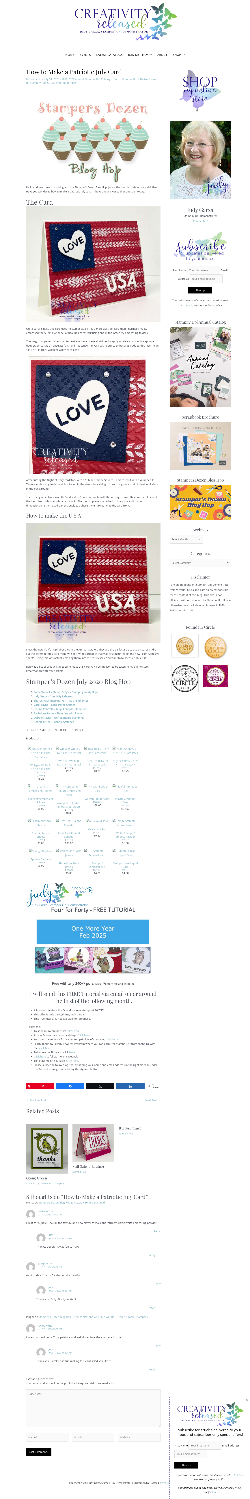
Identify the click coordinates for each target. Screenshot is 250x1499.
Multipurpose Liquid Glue (125, 865)
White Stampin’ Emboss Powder (125, 834)
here (71, 1052)
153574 (69, 809)
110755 (125, 870)
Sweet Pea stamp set (53, 1183)
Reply (157, 1231)
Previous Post (36, 1100)
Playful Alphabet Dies (125, 800)
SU (49, 82)
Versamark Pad (97, 829)
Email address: (231, 1445)
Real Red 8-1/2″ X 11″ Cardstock (97, 762)
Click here (84, 1035)
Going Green (36, 1177)
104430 (97, 870)
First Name (179, 270)
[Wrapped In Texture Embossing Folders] (69, 790)
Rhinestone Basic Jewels (69, 865)
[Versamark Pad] (97, 821)
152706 (125, 805)
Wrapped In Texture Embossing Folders (69, 804)
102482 (97, 767)
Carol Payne (45, 1325)
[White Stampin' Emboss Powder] (125, 822)
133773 (41, 862)
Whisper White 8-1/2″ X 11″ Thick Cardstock (40, 768)
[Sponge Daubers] (41, 851)
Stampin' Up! (129, 79)
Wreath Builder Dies (97, 799)
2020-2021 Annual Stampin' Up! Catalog (86, 79)
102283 (97, 832)
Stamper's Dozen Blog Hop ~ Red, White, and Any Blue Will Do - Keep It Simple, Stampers (93, 1317)
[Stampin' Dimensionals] (97, 852)
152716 (41, 805)
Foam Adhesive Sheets (41, 834)
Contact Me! (200, 221)
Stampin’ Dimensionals (97, 865)
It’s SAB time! (130, 1127)
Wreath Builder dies (64, 82)
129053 (69, 839)
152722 (97, 802)
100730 (69, 767)
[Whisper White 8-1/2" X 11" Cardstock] (69, 750)
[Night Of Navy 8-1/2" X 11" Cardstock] (125, 750)
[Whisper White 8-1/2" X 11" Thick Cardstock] (41, 752)
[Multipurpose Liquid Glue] (125, 852)
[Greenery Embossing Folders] (41, 788)
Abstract (145, 79)
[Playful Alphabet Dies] (125, 788)
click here (74, 1031)
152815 (41, 839)
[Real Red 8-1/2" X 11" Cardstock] (97, 750)
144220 (69, 870)
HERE (213, 1492)
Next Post (152, 1100)
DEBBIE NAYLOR (46, 1211)
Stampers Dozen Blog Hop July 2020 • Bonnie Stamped (72, 1202)
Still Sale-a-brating (88, 1166)
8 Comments (34, 79)
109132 (125, 839)
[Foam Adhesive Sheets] (41, 822)
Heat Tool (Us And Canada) (69, 834)
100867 (125, 767)
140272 (41, 775)
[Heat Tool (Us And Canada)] (69, 822)
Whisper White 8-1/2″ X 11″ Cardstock (69, 762)
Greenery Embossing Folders (41, 800)
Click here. (112, 1039)
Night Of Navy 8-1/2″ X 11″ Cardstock (125, 762)
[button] (150, 54)
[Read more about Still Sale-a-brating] (93, 1142)
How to (116, 79)
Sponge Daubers (41, 859)
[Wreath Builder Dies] (97, 788)
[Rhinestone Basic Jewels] (69, 852)
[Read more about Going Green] (47, 1148)
